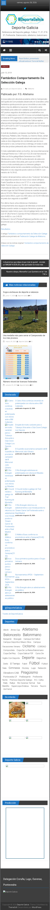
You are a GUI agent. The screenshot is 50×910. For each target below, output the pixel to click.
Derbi (5, 664)
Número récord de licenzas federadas (20, 381)
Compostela (8, 650)
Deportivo (41, 658)
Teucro (43, 686)
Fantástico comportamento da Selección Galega (27, 234)
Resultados (5, 229)
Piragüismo (29, 672)
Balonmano (32, 635)
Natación (42, 668)
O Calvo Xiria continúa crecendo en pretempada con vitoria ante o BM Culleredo (29, 403)
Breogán (17, 639)
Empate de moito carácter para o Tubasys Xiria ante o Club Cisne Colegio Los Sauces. (31, 427)
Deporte (28, 658)
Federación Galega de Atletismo (32, 236)
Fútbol (34, 663)
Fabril (24, 664)
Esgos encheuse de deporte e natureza (20, 292)
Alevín (6, 630)
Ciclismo (28, 646)
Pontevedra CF (10, 677)
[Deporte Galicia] (4, 50)
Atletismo (5, 66)
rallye (12, 683)
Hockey (25, 668)
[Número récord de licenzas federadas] (17, 362)
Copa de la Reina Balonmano (30, 650)
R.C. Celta (38, 680)
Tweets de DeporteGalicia (12, 614)
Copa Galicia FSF (25, 653)
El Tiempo (15, 663)
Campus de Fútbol (32, 639)
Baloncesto (12, 635)
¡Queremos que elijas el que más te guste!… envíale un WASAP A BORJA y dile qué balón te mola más (24, 263)
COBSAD (41, 646)
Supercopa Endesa (20, 686)
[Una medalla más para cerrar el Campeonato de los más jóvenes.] (25, 316)
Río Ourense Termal (26, 683)
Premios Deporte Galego (21, 680)
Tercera (34, 686)
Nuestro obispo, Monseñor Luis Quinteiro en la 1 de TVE (26, 273)
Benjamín (7, 639)
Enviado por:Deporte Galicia (12, 89)
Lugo (33, 668)
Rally (5, 683)
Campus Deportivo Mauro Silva (17, 642)
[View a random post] (46, 50)
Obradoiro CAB (11, 672)
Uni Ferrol (7, 689)
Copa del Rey (9, 653)
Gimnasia (14, 667)
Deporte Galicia (25, 27)
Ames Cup (15, 630)
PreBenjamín (25, 677)
